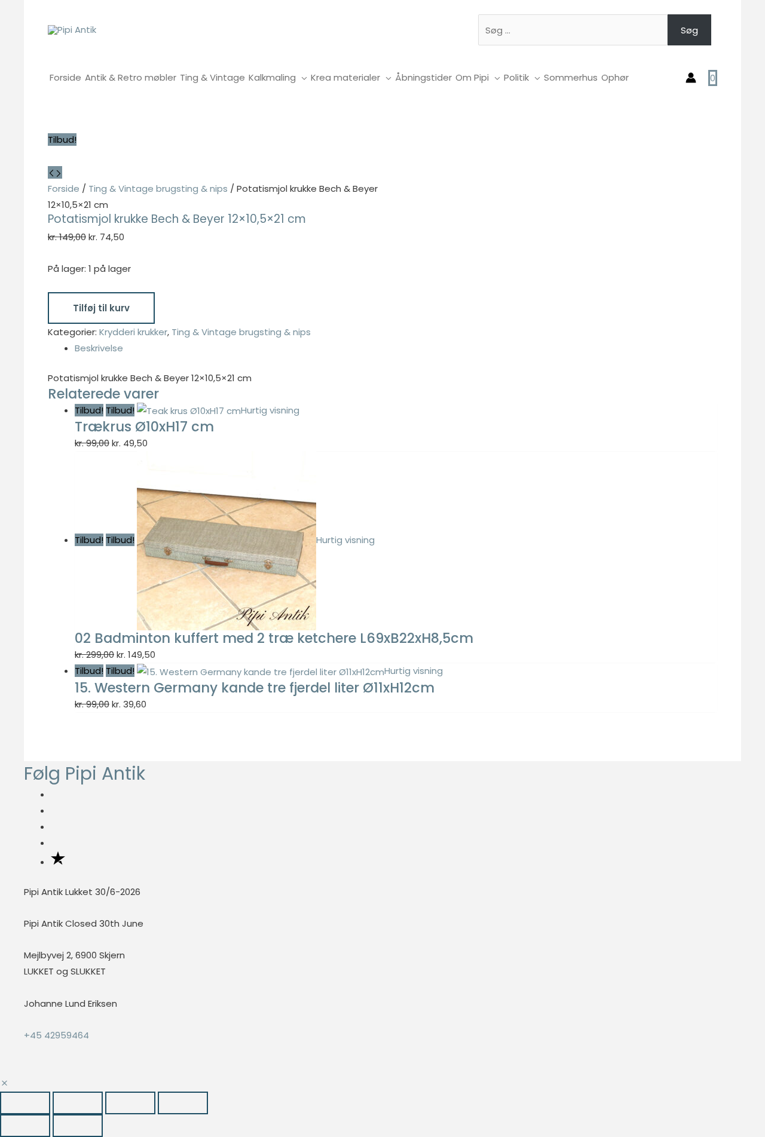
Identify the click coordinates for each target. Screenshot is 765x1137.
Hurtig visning (270, 410)
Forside (63, 188)
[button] (4, 1083)
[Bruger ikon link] (691, 77)
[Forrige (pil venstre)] (25, 1125)
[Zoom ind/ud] (25, 1103)
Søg (689, 30)
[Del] (130, 1103)
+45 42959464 (56, 1035)
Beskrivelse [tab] (99, 348)
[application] (301, 77)
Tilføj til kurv (101, 308)
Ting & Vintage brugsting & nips (158, 188)
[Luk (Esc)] (183, 1103)
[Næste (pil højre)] (78, 1125)
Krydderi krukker (133, 332)
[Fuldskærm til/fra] (78, 1103)
